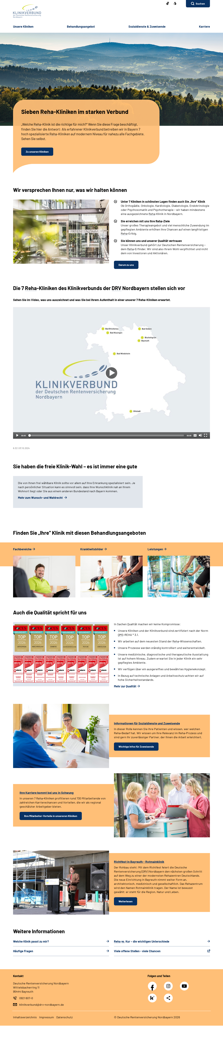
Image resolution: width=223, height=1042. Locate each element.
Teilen (168, 998)
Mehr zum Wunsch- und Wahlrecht (40, 497)
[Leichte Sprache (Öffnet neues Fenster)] (175, 4)
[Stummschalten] (200, 435)
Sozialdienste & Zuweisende (147, 26)
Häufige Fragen (23, 951)
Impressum (46, 1017)
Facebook (153, 984)
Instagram (169, 984)
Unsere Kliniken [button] (23, 26)
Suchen (200, 3)
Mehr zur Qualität (125, 686)
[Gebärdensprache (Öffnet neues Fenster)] (167, 4)
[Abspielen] (111, 373)
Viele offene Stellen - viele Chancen (137, 951)
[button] (198, 3)
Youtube (184, 984)
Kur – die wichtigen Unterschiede (141, 941)
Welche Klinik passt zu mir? (31, 941)
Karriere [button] (204, 26)
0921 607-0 (26, 998)
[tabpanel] (111, 378)
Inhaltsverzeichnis (25, 1017)
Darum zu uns (126, 264)
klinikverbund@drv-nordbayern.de (41, 1004)
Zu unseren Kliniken (37, 151)
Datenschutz (64, 1017)
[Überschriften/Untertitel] (195, 435)
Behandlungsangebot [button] (81, 26)
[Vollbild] (205, 435)
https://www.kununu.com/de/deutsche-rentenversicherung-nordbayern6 (153, 999)
